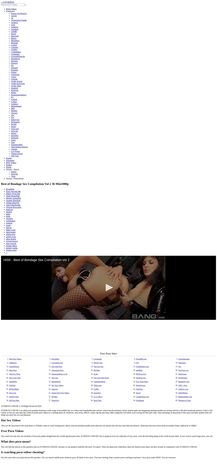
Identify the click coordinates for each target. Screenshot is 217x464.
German (14, 79)
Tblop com (97, 385)
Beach (13, 34)
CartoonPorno (14, 367)
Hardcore (14, 90)
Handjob (14, 88)
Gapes (13, 77)
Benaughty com (183, 382)
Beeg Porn (13, 370)
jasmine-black (11, 246)
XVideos (54, 397)
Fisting (13, 72)
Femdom (14, 70)
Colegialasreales (184, 359)
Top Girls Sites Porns (101, 378)
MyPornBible (14, 389)
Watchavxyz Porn (184, 400)
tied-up (9, 228)
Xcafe (96, 374)
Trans (13, 176)
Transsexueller (16, 145)
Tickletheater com (142, 367)
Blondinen (15, 41)
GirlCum (12, 385)
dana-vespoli (11, 243)
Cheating (14, 47)
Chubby (14, 50)
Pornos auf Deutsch (19, 13)
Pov (12, 117)
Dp (12, 65)
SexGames (182, 363)
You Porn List (183, 370)
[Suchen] (25, 5)
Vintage (14, 149)
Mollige (14, 111)
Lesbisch (14, 104)
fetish (8, 216)
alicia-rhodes (11, 239)
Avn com (54, 378)
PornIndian (140, 400)
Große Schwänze (18, 84)
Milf (12, 108)
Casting (14, 45)
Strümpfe (14, 138)
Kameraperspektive (18, 95)
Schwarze (15, 129)
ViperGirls (55, 400)
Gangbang (15, 74)
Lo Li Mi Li (98, 397)
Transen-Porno (17, 154)
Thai (13, 142)
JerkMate (139, 370)
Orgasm (14, 113)
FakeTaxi (139, 389)
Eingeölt (14, 68)
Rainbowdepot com (185, 397)
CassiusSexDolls (99, 382)
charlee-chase (11, 250)
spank (8, 225)
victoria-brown (12, 241)
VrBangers (13, 363)
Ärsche (14, 16)
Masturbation (16, 106)
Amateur (14, 22)
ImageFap (97, 393)
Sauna (13, 126)
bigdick (9, 212)
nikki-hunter (11, 232)
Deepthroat (15, 59)
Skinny (14, 133)
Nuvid (138, 393)
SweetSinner (182, 378)
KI (12, 97)
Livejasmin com (57, 363)
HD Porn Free (141, 374)
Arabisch (14, 27)
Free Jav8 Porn (56, 367)
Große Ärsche (16, 81)
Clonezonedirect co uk (59, 374)
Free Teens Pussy (142, 382)
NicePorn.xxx (141, 378)
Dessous (14, 61)
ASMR (14, 32)
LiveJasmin (98, 359)
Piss (12, 115)
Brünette (14, 43)
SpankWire (13, 382)
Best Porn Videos (15, 359)
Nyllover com (183, 389)
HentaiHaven (56, 382)
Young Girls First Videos (60, 393)
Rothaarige (15, 122)
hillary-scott (10, 230)
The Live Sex (98, 367)
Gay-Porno (15, 151)
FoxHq (96, 389)
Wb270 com (98, 363)
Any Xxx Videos (57, 385)
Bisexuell (14, 36)
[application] (108, 288)
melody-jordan (12, 248)
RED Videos (11, 163)
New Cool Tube (14, 378)
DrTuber (97, 370)
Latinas (14, 102)
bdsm (8, 214)
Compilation (16, 52)
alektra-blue (10, 234)
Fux (179, 367)
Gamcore (54, 389)
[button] (108, 287)
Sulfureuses (182, 374)
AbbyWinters (183, 393)
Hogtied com (140, 385)
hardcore (9, 210)
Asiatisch (14, 29)
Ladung (14, 99)
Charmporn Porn (57, 370)
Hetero (13, 172)
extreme (9, 223)
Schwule (14, 131)
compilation (10, 221)
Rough (13, 124)
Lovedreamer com (142, 397)
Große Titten (16, 86)
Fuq (137, 363)
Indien (13, 93)
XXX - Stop (182, 385)
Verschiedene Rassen (19, 147)
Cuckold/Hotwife (18, 56)
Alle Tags (15, 156)
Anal (13, 25)
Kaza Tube (97, 400)
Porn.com (12, 393)
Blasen (13, 38)
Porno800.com (141, 359)
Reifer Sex (15, 120)
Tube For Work (14, 374)
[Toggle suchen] (2, 2)
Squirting (14, 136)
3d (12, 18)
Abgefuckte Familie (19, 20)
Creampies (15, 54)
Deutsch (14, 63)
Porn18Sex (55, 359)
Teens (13, 140)
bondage (9, 219)
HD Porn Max (14, 400)
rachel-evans (11, 237)
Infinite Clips (14, 397)
